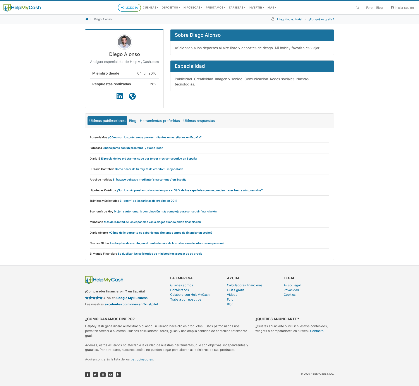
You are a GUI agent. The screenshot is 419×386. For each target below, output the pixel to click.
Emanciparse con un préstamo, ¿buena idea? (133, 148)
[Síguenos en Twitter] (95, 374)
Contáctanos (179, 290)
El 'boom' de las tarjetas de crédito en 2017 (148, 200)
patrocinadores (142, 359)
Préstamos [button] (214, 7)
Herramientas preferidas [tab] (160, 120)
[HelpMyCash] (22, 8)
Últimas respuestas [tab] (199, 120)
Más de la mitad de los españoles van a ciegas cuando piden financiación (152, 222)
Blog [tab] (132, 120)
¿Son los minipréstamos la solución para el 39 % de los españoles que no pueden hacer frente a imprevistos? (190, 190)
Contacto (317, 331)
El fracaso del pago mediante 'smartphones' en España (149, 179)
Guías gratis (235, 290)
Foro (369, 7)
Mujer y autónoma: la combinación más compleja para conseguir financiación (165, 211)
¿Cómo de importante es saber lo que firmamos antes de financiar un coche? (160, 232)
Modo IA (131, 7)
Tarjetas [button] (236, 7)
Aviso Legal (292, 285)
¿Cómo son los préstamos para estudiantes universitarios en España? (155, 137)
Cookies (290, 294)
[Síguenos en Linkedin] (118, 374)
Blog (379, 7)
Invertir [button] (255, 7)
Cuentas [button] (149, 7)
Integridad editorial (289, 19)
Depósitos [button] (170, 7)
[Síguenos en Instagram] (103, 374)
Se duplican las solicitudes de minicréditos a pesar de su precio (160, 253)
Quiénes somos (181, 285)
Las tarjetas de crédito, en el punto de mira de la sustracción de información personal (167, 243)
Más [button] (271, 7)
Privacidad (291, 290)
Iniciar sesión (404, 7)
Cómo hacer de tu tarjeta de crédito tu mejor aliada (149, 169)
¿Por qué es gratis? (321, 19)
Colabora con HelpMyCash (190, 294)
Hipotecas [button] (192, 7)
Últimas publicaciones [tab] (107, 120)
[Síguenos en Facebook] (87, 374)
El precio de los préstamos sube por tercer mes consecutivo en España (149, 158)
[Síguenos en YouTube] (110, 374)
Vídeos (232, 294)
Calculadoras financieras (245, 285)
